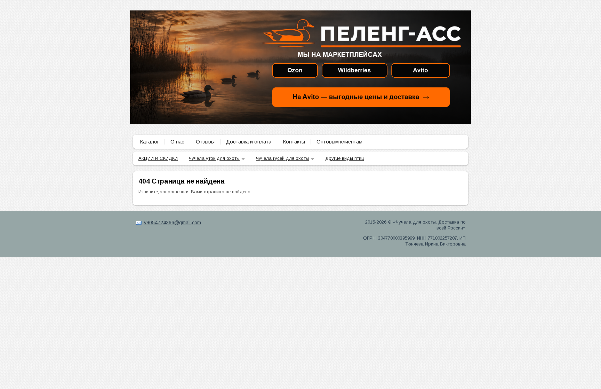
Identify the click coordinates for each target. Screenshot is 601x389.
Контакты (294, 142)
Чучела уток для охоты (214, 158)
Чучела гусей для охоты (282, 158)
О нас (177, 142)
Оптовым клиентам (339, 142)
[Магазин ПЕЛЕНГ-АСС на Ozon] (295, 70)
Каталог (149, 142)
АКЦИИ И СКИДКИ (158, 158)
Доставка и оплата (248, 142)
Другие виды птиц (344, 158)
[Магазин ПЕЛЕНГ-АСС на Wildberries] (354, 70)
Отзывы (205, 142)
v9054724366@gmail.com (172, 222)
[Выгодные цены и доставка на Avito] (360, 97)
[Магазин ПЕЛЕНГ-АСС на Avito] (420, 70)
